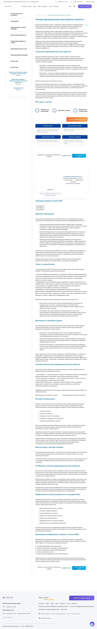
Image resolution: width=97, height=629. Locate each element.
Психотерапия (14, 21)
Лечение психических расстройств (16, 14)
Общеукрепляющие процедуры (19, 55)
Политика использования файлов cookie (49, 609)
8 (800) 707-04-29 (66, 155)
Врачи (30, 6)
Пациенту (44, 6)
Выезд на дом (14, 61)
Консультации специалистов (18, 35)
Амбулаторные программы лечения (18, 42)
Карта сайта (64, 609)
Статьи (50, 6)
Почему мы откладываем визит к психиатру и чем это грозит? (18, 73)
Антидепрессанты (18, 88)
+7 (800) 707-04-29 (78, 180)
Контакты (56, 6)
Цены (39, 6)
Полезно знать (14, 67)
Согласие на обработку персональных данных (82, 606)
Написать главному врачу (82, 598)
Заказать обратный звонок (79, 155)
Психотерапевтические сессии (19, 48)
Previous (17, 93)
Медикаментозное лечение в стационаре (18, 28)
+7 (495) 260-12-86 (68, 180)
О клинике (24, 6)
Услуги (35, 6)
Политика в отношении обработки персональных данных (54, 606)
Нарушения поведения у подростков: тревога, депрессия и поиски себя (18, 81)
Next (20, 93)
